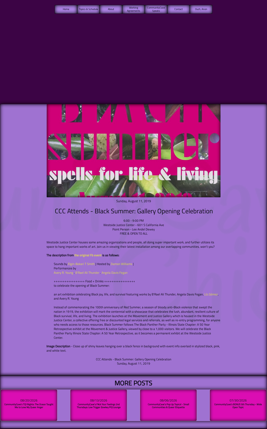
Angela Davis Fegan (115, 272)
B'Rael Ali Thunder (87, 272)
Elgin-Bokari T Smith (81, 264)
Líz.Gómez (211, 294)
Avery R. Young (63, 272)
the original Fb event (88, 255)
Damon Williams (121, 264)
